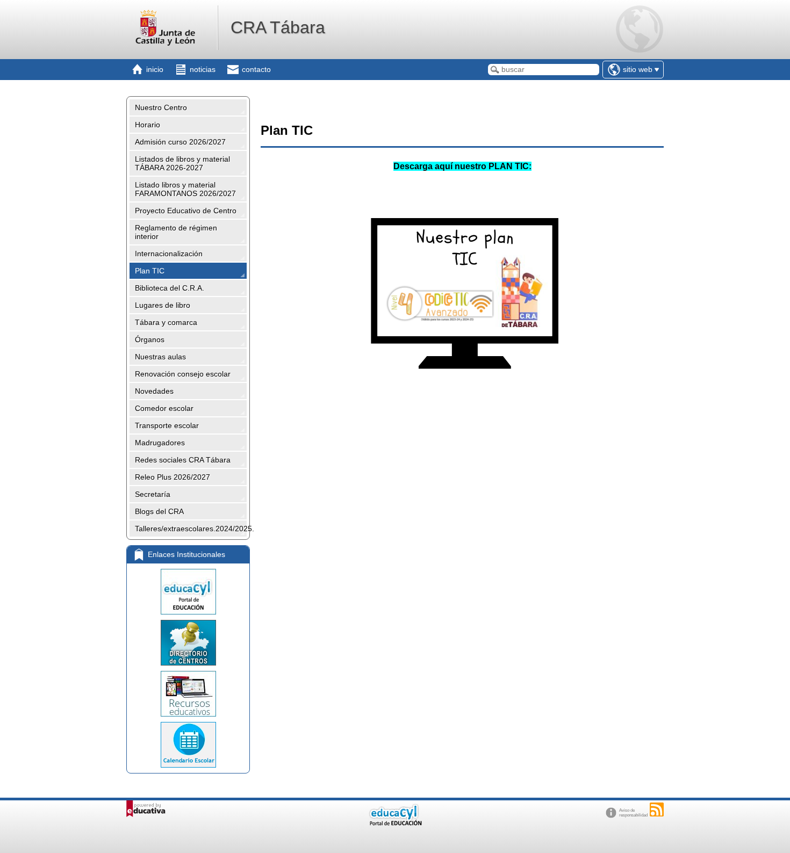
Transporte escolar (167, 425)
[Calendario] (188, 745)
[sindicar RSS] (657, 809)
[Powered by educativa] (146, 808)
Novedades (154, 391)
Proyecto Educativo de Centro (185, 210)
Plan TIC (149, 270)
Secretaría (152, 494)
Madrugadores (160, 442)
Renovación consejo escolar (183, 374)
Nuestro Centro (161, 107)
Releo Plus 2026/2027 (172, 477)
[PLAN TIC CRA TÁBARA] (462, 384)
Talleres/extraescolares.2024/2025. (191, 528)
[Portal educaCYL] (188, 592)
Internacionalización (169, 253)
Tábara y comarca (166, 322)
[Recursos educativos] (188, 694)
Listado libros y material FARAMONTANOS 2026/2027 (185, 189)
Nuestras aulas (160, 356)
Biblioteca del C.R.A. (169, 288)
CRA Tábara (278, 27)
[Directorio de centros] (188, 643)
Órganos (149, 339)
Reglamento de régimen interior (176, 232)
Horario (147, 124)
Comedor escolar (164, 408)
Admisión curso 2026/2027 (180, 142)
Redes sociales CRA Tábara (183, 460)
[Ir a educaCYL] (395, 823)
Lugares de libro (162, 305)
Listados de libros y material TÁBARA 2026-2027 (182, 163)
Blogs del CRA (159, 511)
